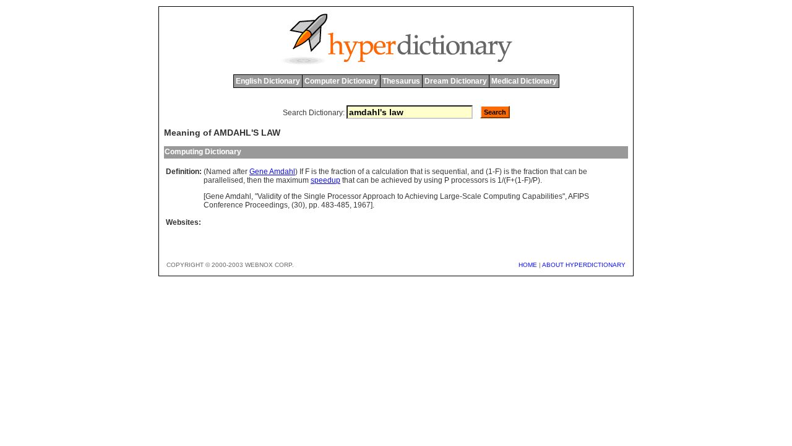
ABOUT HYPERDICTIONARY (584, 264)
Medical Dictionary (524, 81)
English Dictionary (268, 81)
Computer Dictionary (341, 81)
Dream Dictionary (455, 81)
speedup (325, 180)
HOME (528, 264)
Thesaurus (401, 81)
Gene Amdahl (272, 171)
